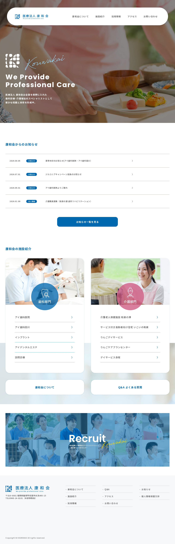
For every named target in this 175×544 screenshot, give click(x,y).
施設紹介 (100, 16)
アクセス (132, 16)
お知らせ (146, 489)
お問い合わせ (151, 16)
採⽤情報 (116, 16)
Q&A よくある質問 (130, 387)
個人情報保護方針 (151, 496)
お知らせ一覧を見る (87, 222)
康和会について (80, 16)
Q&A (107, 489)
